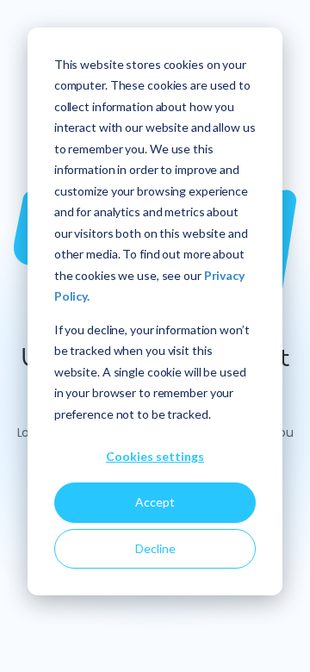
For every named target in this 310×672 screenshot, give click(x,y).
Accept (155, 502)
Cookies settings (155, 456)
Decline (155, 548)
